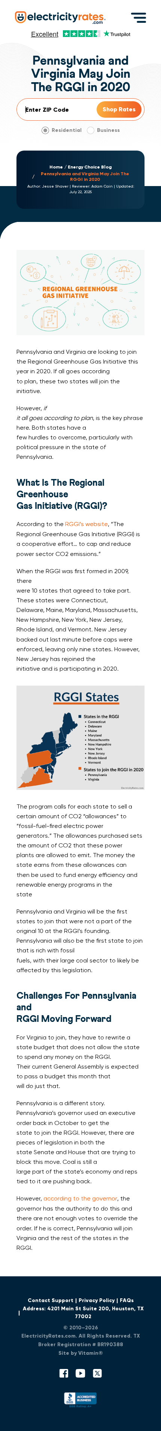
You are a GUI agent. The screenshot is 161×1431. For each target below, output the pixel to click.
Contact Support (50, 1300)
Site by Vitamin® (80, 1353)
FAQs (127, 1300)
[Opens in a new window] (80, 1402)
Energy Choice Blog (90, 167)
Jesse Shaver (55, 186)
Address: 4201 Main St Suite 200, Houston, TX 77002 (83, 1312)
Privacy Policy (97, 1300)
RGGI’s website (86, 524)
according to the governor (80, 1198)
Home (56, 167)
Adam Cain (102, 186)
